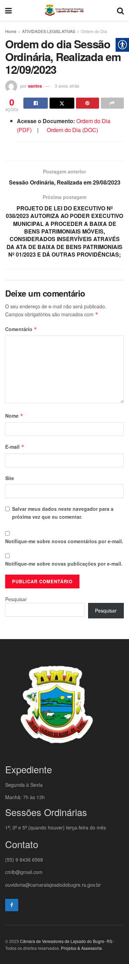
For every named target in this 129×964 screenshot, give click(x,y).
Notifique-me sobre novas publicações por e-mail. (63, 563)
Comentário (21, 329)
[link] (8, 10)
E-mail (14, 446)
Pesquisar (16, 599)
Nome (14, 415)
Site (9, 478)
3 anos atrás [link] (67, 85)
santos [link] (35, 85)
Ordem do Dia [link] (94, 31)
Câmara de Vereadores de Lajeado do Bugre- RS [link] (66, 941)
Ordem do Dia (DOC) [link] (72, 130)
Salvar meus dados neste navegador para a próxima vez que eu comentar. (63, 512)
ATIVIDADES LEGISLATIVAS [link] (48, 31)
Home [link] (11, 31)
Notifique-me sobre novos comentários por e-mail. (64, 541)
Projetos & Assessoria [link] (81, 948)
